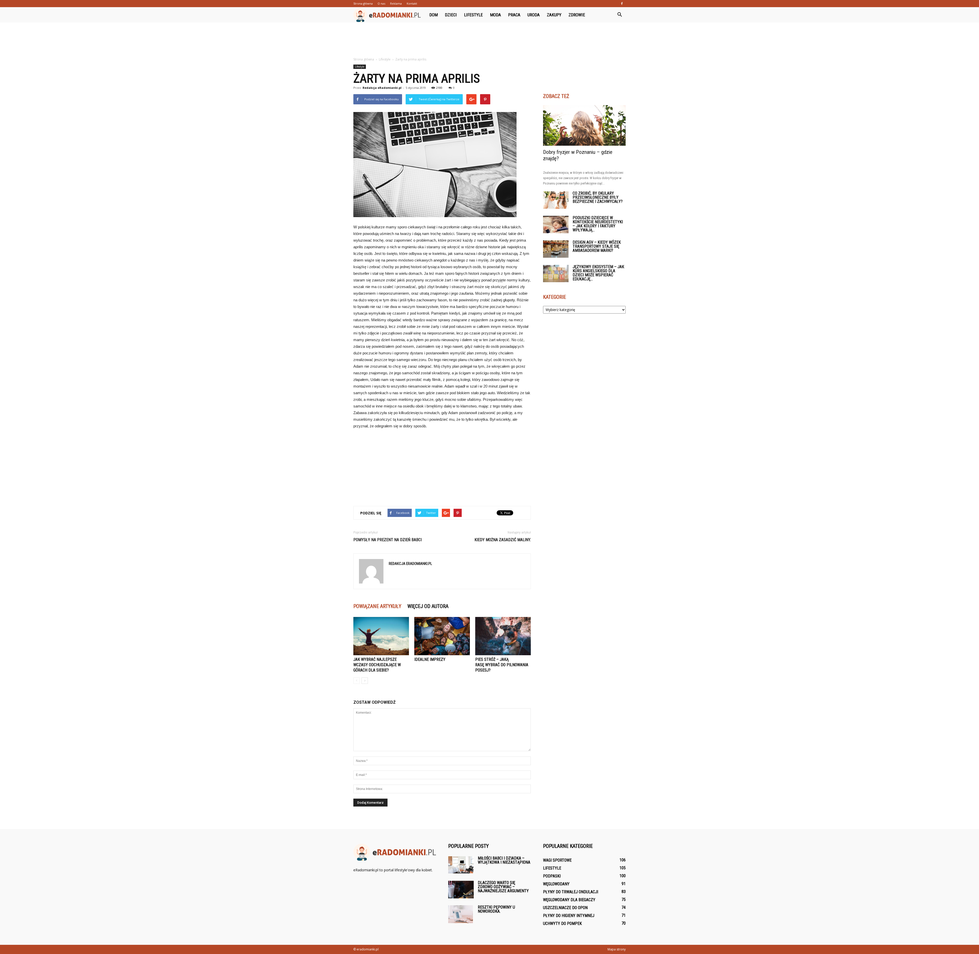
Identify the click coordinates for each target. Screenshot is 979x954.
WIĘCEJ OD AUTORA (427, 606)
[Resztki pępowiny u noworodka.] (460, 914)
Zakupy (554, 14)
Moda (495, 14)
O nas (381, 3)
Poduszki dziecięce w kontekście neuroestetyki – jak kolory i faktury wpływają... (598, 223)
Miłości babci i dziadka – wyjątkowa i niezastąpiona (504, 860)
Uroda (533, 14)
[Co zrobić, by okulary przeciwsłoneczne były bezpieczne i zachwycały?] (556, 200)
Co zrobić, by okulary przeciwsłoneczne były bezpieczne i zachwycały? (598, 197)
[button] (619, 15)
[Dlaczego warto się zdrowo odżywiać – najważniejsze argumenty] (461, 889)
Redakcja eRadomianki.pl (382, 88)
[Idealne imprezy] (442, 636)
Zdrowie (577, 14)
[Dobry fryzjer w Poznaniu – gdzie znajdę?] (584, 125)
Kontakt (412, 3)
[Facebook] (622, 3)
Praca (514, 14)
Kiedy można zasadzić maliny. (502, 539)
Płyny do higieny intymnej (568, 915)
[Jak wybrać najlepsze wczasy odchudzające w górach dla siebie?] (381, 636)
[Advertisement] (489, 40)
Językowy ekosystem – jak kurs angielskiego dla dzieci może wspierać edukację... (598, 272)
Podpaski (552, 876)
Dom (433, 14)
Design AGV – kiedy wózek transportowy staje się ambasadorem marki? (597, 246)
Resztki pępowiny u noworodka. (496, 909)
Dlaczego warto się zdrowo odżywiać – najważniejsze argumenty (503, 886)
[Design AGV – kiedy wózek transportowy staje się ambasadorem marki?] (556, 249)
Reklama (396, 3)
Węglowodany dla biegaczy (569, 899)
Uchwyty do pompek (562, 923)
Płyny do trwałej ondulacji (570, 891)
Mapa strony (617, 949)
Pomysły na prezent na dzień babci (387, 539)
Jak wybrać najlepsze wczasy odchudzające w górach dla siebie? (377, 665)
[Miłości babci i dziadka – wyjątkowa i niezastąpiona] (461, 864)
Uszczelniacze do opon (565, 907)
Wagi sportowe (557, 860)
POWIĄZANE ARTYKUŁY (377, 606)
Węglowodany (556, 884)
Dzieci (451, 14)
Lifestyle (473, 14)
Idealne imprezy (429, 659)
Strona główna (363, 3)
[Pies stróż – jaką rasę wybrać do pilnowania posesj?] (503, 636)
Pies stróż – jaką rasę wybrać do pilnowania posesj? (501, 665)
